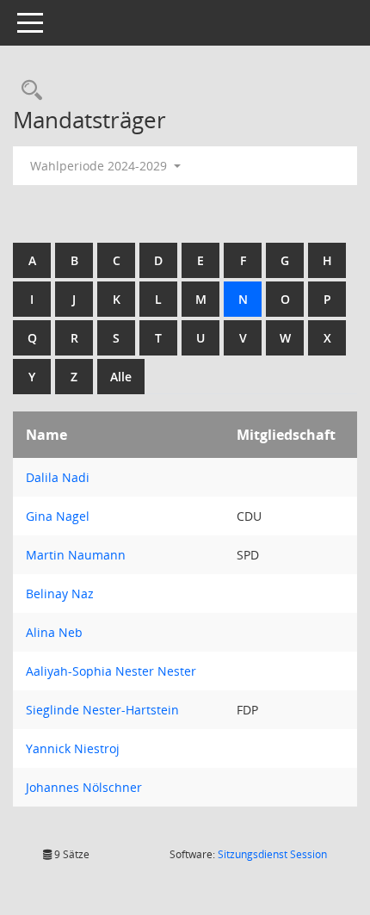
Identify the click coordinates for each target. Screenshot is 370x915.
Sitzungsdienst (272, 854)
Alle (121, 376)
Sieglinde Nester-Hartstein (102, 710)
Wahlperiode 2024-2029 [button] (100, 166)
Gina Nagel (57, 516)
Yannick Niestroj (73, 748)
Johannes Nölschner (84, 787)
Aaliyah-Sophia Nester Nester (111, 671)
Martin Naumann (76, 555)
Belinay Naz (60, 593)
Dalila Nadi (57, 477)
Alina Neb (54, 632)
